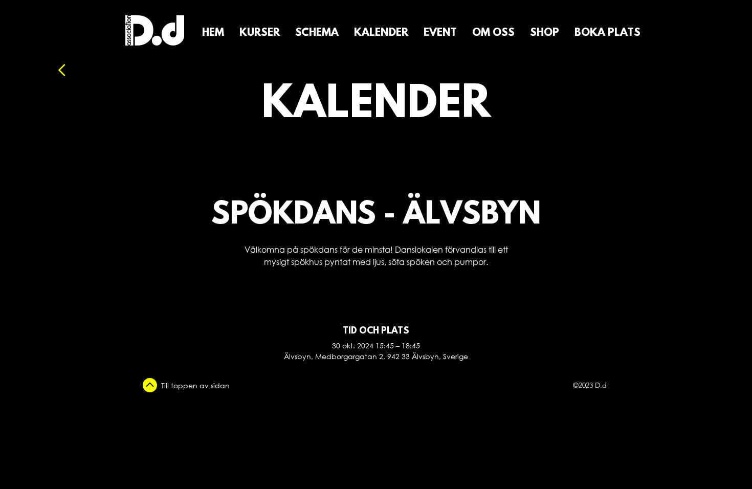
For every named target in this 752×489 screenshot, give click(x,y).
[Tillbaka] (89, 70)
